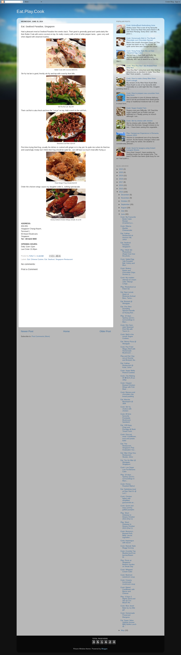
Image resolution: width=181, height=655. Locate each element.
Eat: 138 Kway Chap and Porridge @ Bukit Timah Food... (128, 428)
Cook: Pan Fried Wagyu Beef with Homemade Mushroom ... (128, 350)
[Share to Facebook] (57, 256)
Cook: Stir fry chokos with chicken (139, 121)
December (125, 195)
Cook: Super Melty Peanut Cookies (128, 371)
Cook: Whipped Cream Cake (126, 571)
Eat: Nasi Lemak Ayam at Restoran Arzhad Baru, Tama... (128, 295)
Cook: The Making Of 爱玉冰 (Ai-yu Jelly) (128, 378)
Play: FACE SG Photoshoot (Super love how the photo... (128, 253)
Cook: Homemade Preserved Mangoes (128, 615)
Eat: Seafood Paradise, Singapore (126, 245)
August (124, 208)
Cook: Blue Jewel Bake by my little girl (128, 608)
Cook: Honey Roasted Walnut (128, 485)
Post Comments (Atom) (41, 336)
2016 (121, 185)
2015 (121, 189)
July (123, 211)
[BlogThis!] (52, 256)
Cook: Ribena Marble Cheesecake (126, 228)
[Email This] (50, 256)
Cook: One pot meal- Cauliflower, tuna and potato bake (128, 437)
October (124, 201)
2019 (121, 175)
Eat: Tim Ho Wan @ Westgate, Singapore (128, 462)
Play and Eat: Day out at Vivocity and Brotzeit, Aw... (128, 358)
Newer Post (27, 331)
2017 (121, 182)
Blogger (104, 649)
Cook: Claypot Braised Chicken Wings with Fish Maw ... (128, 386)
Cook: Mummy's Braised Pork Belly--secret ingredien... (127, 534)
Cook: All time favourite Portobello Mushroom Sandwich (126, 418)
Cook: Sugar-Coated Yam (136, 108)
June (123, 214)
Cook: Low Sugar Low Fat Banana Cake (128, 469)
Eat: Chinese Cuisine (35, 259)
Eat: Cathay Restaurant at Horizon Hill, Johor (127, 236)
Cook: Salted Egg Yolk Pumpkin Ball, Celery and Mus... (128, 262)
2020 (121, 172)
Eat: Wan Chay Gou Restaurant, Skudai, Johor (128, 455)
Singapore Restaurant (64, 259)
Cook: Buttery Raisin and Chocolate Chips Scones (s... (128, 271)
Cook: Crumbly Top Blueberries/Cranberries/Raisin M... (128, 554)
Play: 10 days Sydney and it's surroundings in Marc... (127, 319)
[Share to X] (55, 256)
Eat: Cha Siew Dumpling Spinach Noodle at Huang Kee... (128, 310)
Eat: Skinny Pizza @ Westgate (128, 342)
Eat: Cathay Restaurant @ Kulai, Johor (127, 365)
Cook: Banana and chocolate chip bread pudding (128, 394)
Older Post (105, 331)
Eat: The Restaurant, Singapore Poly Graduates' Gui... (128, 447)
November (125, 198)
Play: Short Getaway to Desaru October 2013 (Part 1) (128, 525)
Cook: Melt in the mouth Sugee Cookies (127, 336)
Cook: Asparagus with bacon (127, 542)
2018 (121, 179)
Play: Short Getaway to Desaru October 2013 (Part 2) (128, 516)
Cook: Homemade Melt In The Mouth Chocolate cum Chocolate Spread (140, 39)
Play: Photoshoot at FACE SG (128, 288)
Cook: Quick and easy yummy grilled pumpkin (127, 508)
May (123, 630)
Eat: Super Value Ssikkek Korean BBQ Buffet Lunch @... (128, 623)
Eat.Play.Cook (30, 11)
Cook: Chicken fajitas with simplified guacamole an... (128, 499)
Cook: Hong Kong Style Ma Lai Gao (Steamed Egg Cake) (140, 52)
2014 (121, 192)
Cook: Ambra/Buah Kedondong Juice (140, 25)
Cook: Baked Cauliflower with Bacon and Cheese (128, 590)
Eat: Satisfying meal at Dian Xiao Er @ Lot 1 (128, 491)
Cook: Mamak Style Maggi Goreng (128, 547)
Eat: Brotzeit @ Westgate (126, 302)
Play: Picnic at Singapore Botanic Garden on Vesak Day (128, 563)
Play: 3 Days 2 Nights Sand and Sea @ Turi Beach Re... (128, 600)
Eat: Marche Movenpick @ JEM (127, 401)
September (125, 204)
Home (66, 331)
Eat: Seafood (49, 259)
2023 (121, 169)
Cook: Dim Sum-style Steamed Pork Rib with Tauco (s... (127, 328)
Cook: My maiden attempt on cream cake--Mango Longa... (128, 281)
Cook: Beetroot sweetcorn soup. (128, 576)
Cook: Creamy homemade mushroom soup (128, 582)
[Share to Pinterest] (59, 256)
